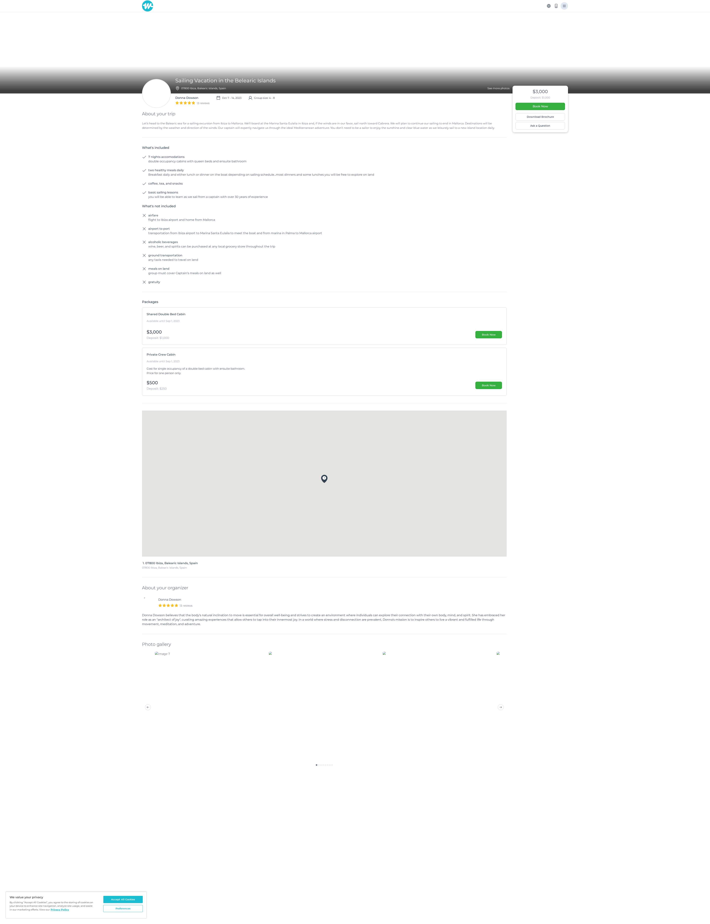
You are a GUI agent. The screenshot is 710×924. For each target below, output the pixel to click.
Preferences (123, 908)
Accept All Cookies (123, 899)
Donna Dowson (169, 599)
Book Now (540, 106)
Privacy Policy (60, 909)
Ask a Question (540, 125)
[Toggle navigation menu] (564, 6)
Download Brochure (540, 116)
